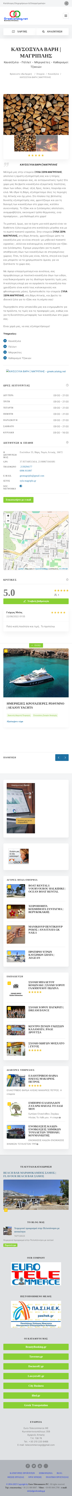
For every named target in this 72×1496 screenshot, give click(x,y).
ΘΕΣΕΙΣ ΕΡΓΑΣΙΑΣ (16, 1477)
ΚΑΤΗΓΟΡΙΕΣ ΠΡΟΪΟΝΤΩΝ (22, 1473)
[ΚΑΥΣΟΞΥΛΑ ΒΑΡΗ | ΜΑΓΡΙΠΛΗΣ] (25, 143)
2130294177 (26, 466)
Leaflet (21, 568)
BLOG (59, 1473)
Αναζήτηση (54, 31)
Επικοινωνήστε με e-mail (18, 499)
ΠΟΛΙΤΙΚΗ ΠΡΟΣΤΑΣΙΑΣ (57, 1477)
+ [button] (8, 516)
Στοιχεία (41, 74)
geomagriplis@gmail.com (32, 476)
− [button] (8, 521)
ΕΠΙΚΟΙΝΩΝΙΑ (46, 1473)
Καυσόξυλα (53, 74)
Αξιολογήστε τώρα (15, 731)
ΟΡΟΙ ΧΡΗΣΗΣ (35, 1477)
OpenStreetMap (41, 568)
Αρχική (28, 74)
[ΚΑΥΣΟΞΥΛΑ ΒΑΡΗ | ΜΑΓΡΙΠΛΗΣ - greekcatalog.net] (47, 143)
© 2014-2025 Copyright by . (27, 1484)
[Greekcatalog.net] (15, 15)
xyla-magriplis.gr (28, 481)
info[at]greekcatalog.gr (36, 1491)
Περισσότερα (10, 1245)
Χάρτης (21, 31)
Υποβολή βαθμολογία (38, 601)
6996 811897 (26, 470)
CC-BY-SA (63, 568)
